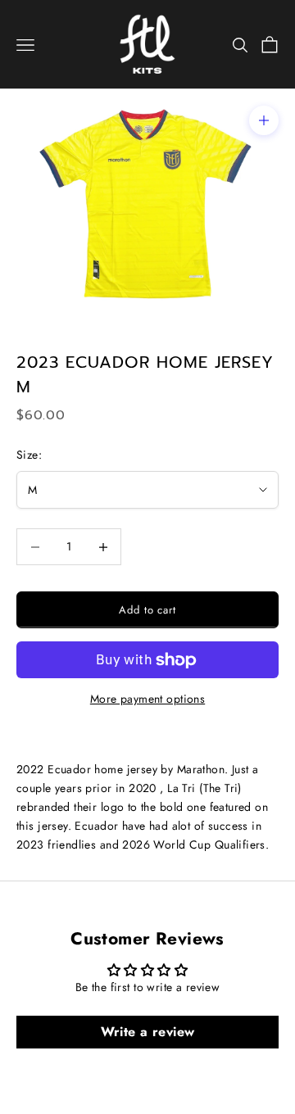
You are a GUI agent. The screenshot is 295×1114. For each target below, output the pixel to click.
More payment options (147, 699)
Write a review (148, 1031)
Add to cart (147, 610)
